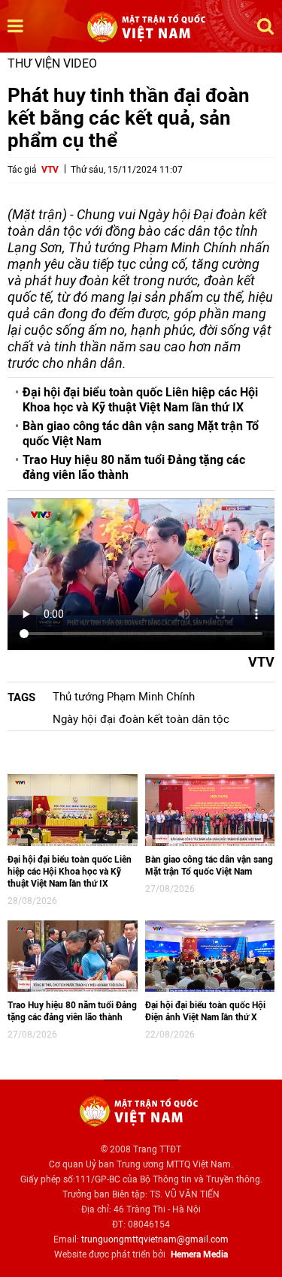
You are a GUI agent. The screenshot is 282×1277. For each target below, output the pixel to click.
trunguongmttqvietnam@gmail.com (155, 1239)
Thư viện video (52, 63)
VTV (50, 169)
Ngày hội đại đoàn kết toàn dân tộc (141, 719)
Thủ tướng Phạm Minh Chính (124, 696)
